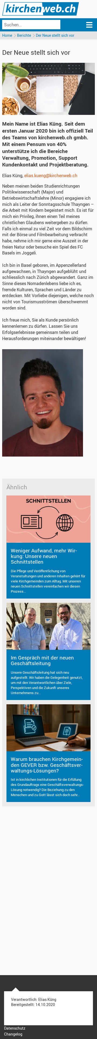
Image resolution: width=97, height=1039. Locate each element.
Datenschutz (14, 1028)
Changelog (13, 1034)
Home (7, 35)
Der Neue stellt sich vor (55, 35)
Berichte (24, 35)
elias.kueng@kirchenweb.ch (50, 175)
